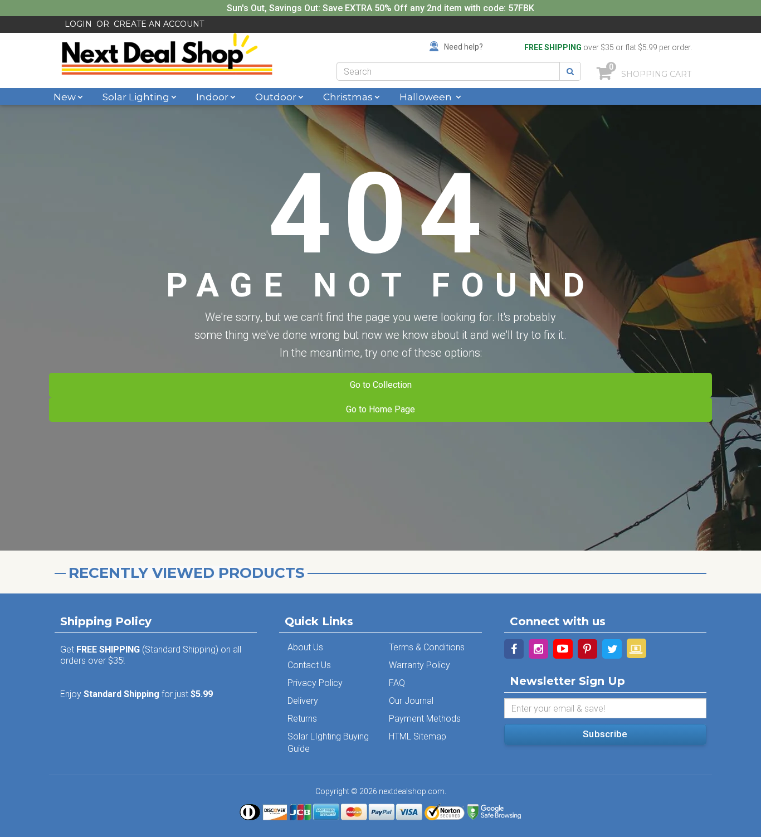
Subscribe (605, 733)
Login (78, 24)
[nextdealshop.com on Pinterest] (587, 649)
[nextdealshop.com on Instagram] (538, 649)
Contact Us (309, 665)
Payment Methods (425, 718)
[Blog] (636, 648)
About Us (305, 647)
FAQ (397, 683)
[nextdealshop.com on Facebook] (514, 649)
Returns (302, 718)
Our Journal (411, 700)
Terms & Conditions (427, 647)
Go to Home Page (380, 409)
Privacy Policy (315, 683)
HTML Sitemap (417, 736)
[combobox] (448, 71)
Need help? (463, 46)
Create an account (159, 24)
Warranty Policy (419, 665)
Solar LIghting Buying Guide (328, 742)
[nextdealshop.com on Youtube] (563, 649)
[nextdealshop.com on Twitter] (612, 649)
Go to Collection (381, 384)
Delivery (302, 700)
